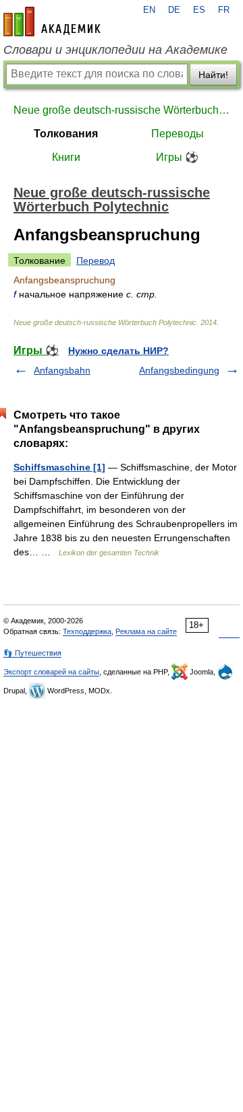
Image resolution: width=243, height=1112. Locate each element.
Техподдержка (87, 631)
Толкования (66, 133)
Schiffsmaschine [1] (59, 467)
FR (224, 10)
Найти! (213, 74)
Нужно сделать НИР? (118, 350)
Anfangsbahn (62, 370)
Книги (66, 157)
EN (149, 10)
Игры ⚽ (177, 157)
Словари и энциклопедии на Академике (115, 50)
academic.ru (52, 21)
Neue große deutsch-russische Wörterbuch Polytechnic (122, 110)
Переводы (177, 133)
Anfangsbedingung (179, 370)
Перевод (95, 260)
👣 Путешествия (32, 653)
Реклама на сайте (146, 631)
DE (174, 10)
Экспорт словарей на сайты (51, 672)
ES (199, 10)
